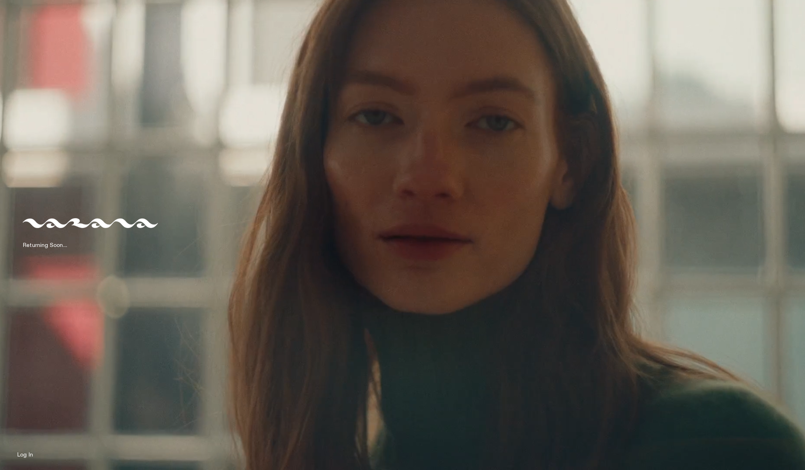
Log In (25, 455)
